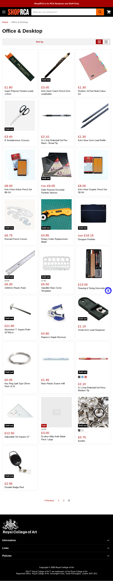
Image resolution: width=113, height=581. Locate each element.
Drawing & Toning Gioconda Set (93, 288)
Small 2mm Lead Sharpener (91, 330)
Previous (49, 500)
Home (5, 22)
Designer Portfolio (86, 239)
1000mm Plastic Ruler (15, 288)
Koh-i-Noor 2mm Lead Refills (92, 140)
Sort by (39, 42)
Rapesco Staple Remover (53, 337)
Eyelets (81, 441)
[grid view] (99, 41)
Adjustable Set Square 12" (17, 436)
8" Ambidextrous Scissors (17, 140)
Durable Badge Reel (14, 487)
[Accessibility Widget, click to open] (108, 290)
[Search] (100, 12)
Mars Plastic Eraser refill (53, 383)
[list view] (106, 41)
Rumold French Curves (16, 239)
